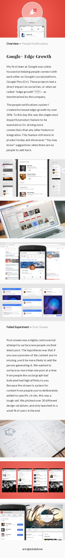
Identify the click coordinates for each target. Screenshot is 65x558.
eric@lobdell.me (32, 549)
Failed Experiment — (19, 327)
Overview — (13, 43)
